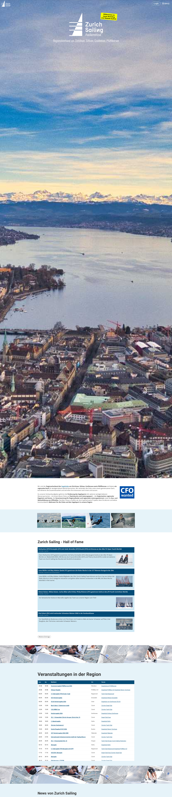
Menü (166, 3)
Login (156, 3)
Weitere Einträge (44, 637)
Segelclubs (65, 486)
